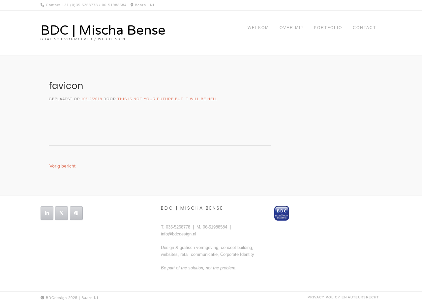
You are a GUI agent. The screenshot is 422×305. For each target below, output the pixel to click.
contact (364, 27)
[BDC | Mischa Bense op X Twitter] (61, 213)
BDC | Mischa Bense (103, 30)
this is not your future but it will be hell (167, 99)
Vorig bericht (62, 165)
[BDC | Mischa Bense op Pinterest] (76, 213)
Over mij (291, 27)
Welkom (258, 27)
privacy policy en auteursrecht (343, 297)
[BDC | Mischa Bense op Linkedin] (47, 213)
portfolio (328, 27)
